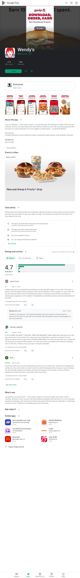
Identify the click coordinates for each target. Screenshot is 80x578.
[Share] (25, 71)
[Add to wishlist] (31, 71)
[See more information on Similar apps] (18, 415)
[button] (10, 104)
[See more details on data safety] (12, 243)
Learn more (17, 88)
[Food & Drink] (11, 147)
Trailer (39, 28)
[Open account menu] (76, 2)
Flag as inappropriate (14, 447)
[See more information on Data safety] (18, 207)
